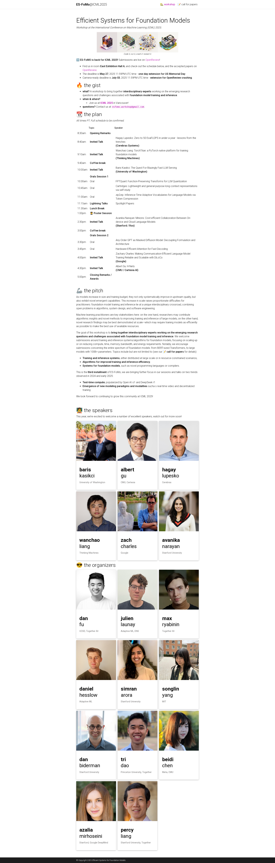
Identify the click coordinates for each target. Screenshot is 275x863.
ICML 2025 (106, 102)
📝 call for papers (187, 4)
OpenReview (152, 59)
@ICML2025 (92, 4)
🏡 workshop (168, 4)
